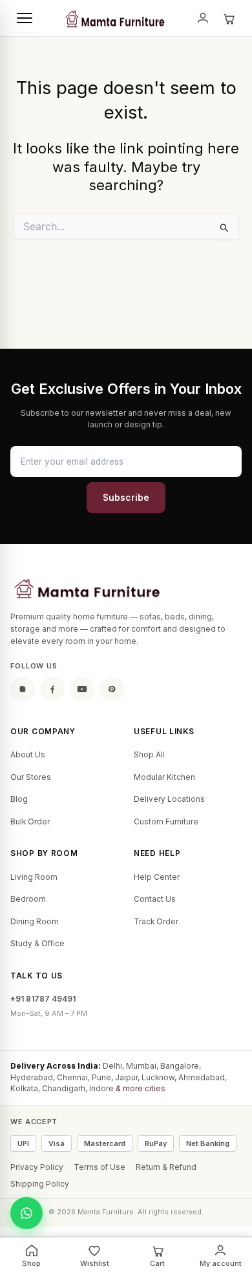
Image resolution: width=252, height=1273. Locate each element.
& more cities (140, 1088)
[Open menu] (24, 18)
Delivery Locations (169, 799)
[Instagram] (22, 689)
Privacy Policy (36, 1167)
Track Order (156, 921)
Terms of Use (99, 1167)
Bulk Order (30, 821)
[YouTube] (82, 689)
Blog (19, 799)
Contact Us (155, 899)
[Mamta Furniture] (114, 18)
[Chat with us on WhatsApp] (26, 1213)
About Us (27, 754)
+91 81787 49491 (43, 999)
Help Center (157, 877)
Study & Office (37, 943)
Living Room (34, 877)
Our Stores (30, 777)
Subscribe (126, 497)
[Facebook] (52, 689)
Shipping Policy (39, 1184)
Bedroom (28, 899)
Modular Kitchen (164, 777)
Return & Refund (166, 1167)
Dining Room (34, 921)
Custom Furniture (166, 821)
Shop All (149, 754)
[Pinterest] (112, 689)
